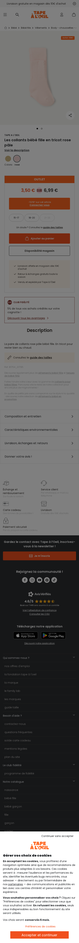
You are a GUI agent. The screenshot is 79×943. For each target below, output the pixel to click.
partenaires (15, 884)
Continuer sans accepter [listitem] (57, 836)
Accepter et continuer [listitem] (39, 935)
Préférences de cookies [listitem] (40, 926)
